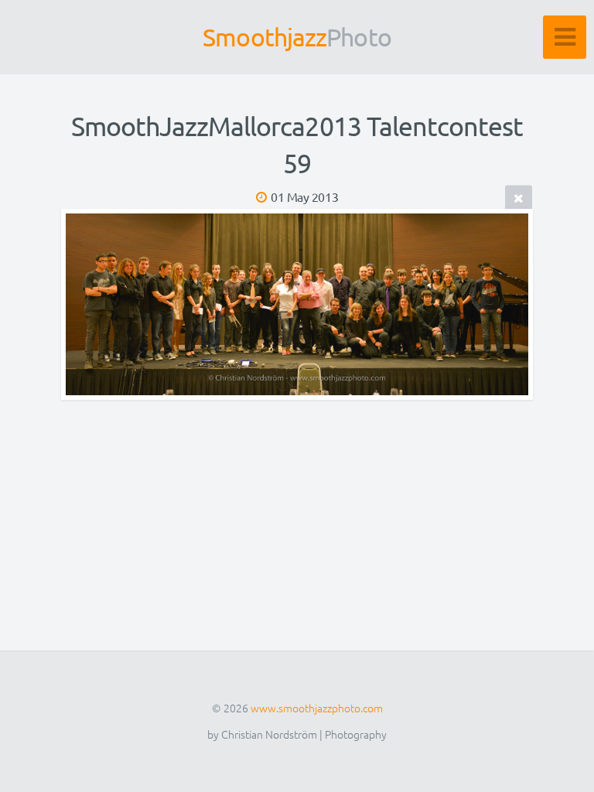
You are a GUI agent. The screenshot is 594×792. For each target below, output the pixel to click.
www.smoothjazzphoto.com (317, 707)
